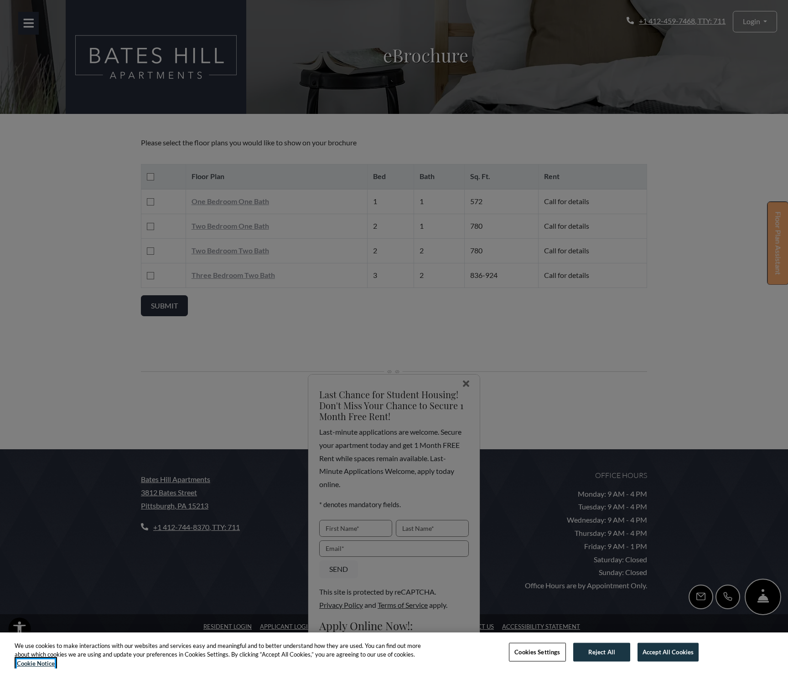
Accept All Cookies (668, 651)
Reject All (601, 651)
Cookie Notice (36, 663)
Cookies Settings (537, 651)
